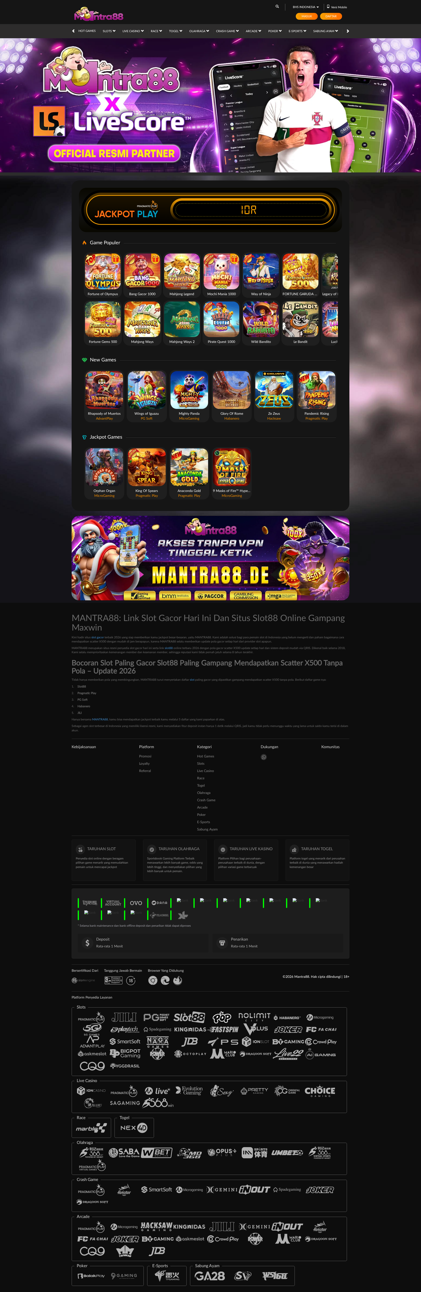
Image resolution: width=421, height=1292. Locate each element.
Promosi (145, 756)
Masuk (307, 16)
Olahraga (197, 31)
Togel (174, 31)
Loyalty (144, 763)
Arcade (252, 31)
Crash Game (226, 31)
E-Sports (296, 31)
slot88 (169, 648)
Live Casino (132, 31)
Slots (108, 31)
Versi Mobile (339, 7)
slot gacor (97, 637)
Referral (145, 771)
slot (192, 679)
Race (155, 31)
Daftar (331, 16)
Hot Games (87, 30)
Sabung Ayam (324, 31)
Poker (273, 31)
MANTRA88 (100, 719)
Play (147, 214)
